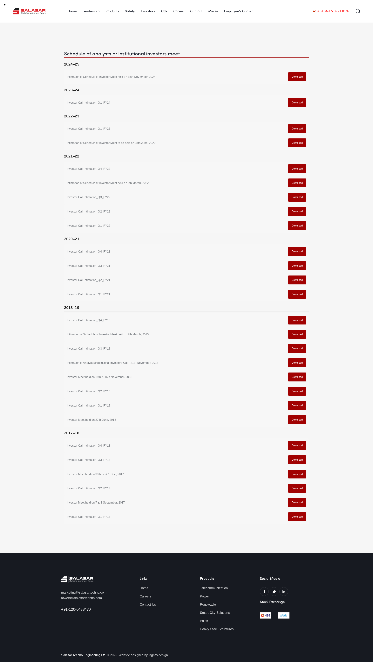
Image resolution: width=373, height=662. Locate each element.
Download (297, 76)
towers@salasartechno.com (81, 598)
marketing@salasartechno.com (83, 592)
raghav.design (158, 655)
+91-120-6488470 (76, 609)
